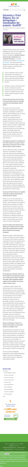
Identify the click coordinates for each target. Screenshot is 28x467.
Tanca (1, 466)
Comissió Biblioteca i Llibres (10, 372)
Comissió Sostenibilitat (8, 391)
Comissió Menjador (8, 387)
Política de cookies (21, 447)
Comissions (5, 371)
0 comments (5, 29)
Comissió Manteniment (8, 384)
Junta (4, 396)
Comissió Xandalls (8, 394)
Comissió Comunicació (9, 377)
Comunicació (6, 28)
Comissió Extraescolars (9, 380)
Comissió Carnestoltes (8, 375)
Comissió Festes (7, 382)
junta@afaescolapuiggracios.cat (9, 447)
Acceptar (7, 454)
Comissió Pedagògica (20, 28)
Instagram (13, 443)
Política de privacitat (8, 449)
